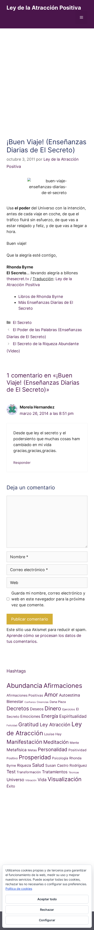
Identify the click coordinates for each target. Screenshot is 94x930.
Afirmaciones (63, 685)
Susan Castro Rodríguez (66, 765)
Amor (51, 694)
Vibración (31, 780)
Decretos (18, 708)
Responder (22, 463)
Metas (32, 750)
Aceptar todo (47, 899)
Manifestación (24, 742)
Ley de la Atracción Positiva (44, 7)
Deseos (37, 709)
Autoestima (69, 695)
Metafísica (17, 749)
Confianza (30, 702)
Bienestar (15, 701)
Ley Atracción (55, 724)
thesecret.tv (18, 278)
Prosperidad (35, 757)
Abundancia (24, 685)
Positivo (12, 758)
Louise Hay (52, 734)
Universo (15, 779)
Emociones (30, 716)
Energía (49, 716)
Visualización (65, 779)
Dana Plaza (58, 702)
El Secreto (22, 322)
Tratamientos (55, 771)
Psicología (60, 758)
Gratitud (28, 724)
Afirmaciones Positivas (25, 695)
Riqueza (24, 765)
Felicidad (12, 725)
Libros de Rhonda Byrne (40, 296)
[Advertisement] (47, 78)
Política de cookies (18, 888)
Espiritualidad (73, 716)
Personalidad (52, 749)
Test (11, 771)
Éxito (11, 786)
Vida (42, 779)
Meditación (56, 742)
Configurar (47, 920)
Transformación (29, 772)
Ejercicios (68, 709)
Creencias (43, 702)
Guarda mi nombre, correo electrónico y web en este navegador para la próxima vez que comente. (48, 599)
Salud (38, 765)
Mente (74, 742)
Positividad (77, 750)
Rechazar (47, 909)
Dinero (53, 708)
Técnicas (74, 772)
